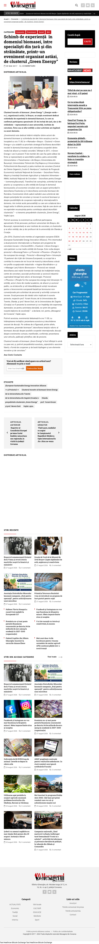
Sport (37, 920)
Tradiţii (15, 912)
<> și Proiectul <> (12, 390)
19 (76, 237)
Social (41, 32)
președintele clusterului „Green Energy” (21, 402)
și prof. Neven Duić (13, 406)
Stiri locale (37, 904)
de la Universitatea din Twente (17, 394)
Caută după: (74, 34)
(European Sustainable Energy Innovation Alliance (25, 386)
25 (73, 241)
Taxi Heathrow (6, 942)
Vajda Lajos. (28, 406)
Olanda (45, 398)
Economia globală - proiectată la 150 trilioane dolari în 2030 (80, 141)
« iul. (70, 249)
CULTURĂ (37, 908)
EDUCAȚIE (37, 912)
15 (87, 232)
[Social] (83, 5)
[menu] (5, 5)
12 (76, 232)
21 (83, 237)
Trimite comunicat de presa (73, 907)
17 (69, 237)
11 (73, 232)
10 (69, 232)
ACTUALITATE (15, 904)
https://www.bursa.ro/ (79, 82)
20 (80, 237)
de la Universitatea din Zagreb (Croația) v (22, 398)
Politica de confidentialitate (63, 931)
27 (80, 241)
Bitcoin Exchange (19, 942)
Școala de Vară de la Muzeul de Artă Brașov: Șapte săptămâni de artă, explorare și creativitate (45, 14)
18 (73, 237)
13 (80, 232)
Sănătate (37, 916)
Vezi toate (52, 657)
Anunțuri (72, 903)
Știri (48, 32)
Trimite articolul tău (73, 911)
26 (76, 241)
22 (87, 237)
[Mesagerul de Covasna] (23, 5)
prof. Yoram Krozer (48, 402)
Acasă (6, 19)
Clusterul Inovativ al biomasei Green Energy (40, 390)
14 (83, 232)
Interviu (15, 920)
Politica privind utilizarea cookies (38, 931)
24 (69, 241)
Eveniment (31, 32)
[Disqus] (33, 491)
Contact (73, 915)
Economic (15, 19)
